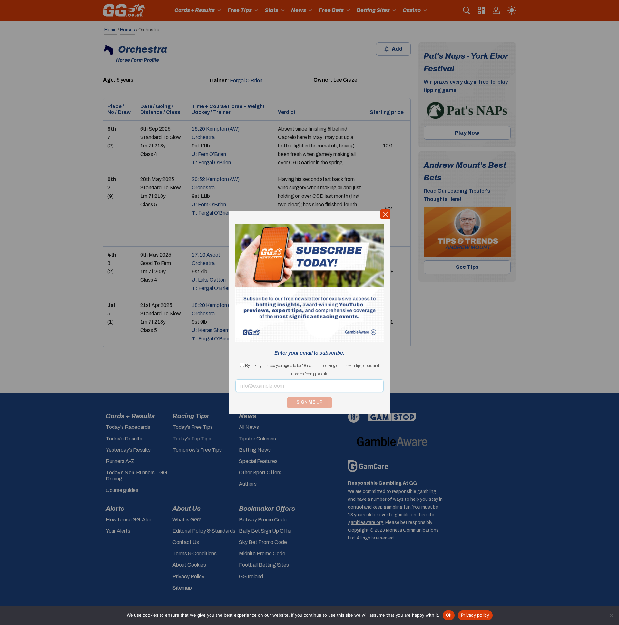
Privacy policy (475, 615)
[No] (611, 615)
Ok (449, 615)
